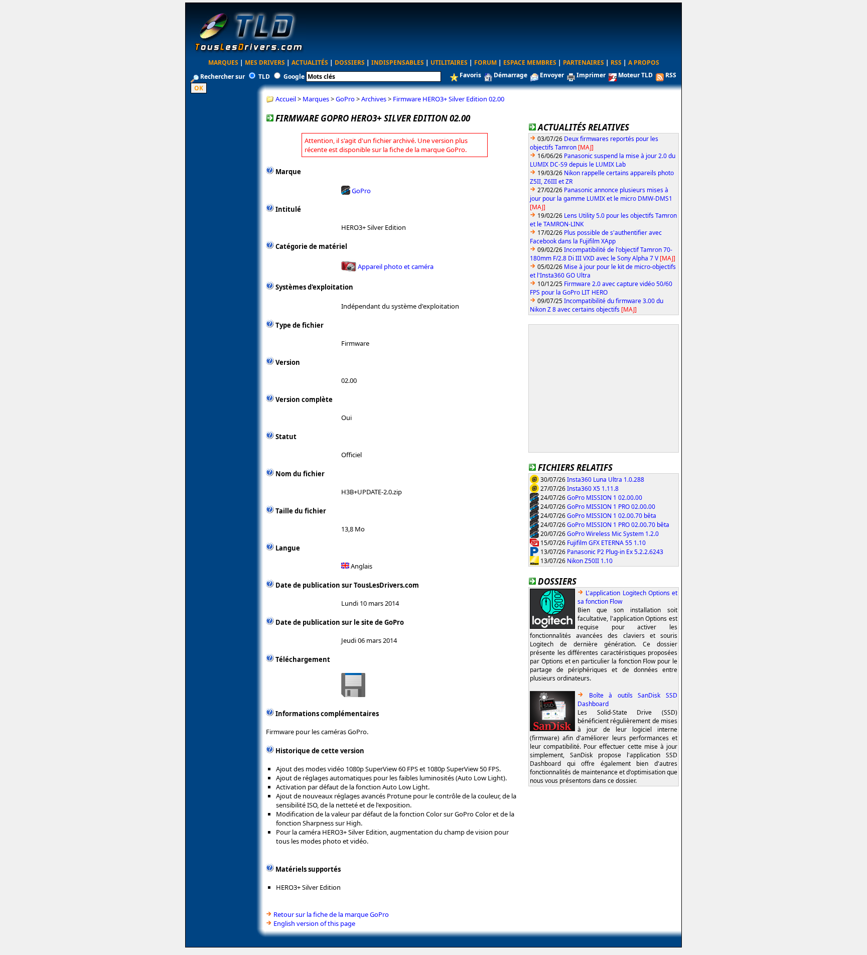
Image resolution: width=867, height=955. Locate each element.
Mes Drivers (265, 62)
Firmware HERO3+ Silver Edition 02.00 (448, 98)
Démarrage (510, 75)
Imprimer (591, 75)
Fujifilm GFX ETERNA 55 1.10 (606, 542)
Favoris (470, 75)
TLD (264, 76)
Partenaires (583, 62)
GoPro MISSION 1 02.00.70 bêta (611, 515)
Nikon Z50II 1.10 (590, 560)
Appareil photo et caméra (396, 266)
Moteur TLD (635, 75)
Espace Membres (529, 62)
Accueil (285, 98)
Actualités (310, 62)
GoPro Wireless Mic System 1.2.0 (613, 533)
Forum (485, 62)
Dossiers (350, 62)
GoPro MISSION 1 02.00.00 (604, 497)
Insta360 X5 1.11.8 (593, 488)
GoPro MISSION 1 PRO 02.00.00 (611, 506)
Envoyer (552, 75)
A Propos (643, 62)
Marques (223, 62)
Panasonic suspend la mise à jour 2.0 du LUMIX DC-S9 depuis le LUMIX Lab (602, 160)
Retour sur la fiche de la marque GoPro (331, 914)
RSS (616, 62)
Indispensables (397, 62)
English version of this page (314, 923)
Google (294, 76)
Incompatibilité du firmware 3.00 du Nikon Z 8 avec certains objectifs (596, 305)
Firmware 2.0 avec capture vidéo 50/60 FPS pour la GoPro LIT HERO (601, 288)
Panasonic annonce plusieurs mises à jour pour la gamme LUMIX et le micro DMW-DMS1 (601, 194)
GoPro (345, 98)
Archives (373, 98)
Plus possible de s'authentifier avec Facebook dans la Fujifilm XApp (596, 236)
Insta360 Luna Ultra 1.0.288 (605, 479)
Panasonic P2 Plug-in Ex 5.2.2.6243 (615, 551)
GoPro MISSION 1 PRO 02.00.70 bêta (618, 524)
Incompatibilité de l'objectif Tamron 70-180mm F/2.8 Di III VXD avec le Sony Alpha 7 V (601, 253)
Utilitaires (449, 62)
